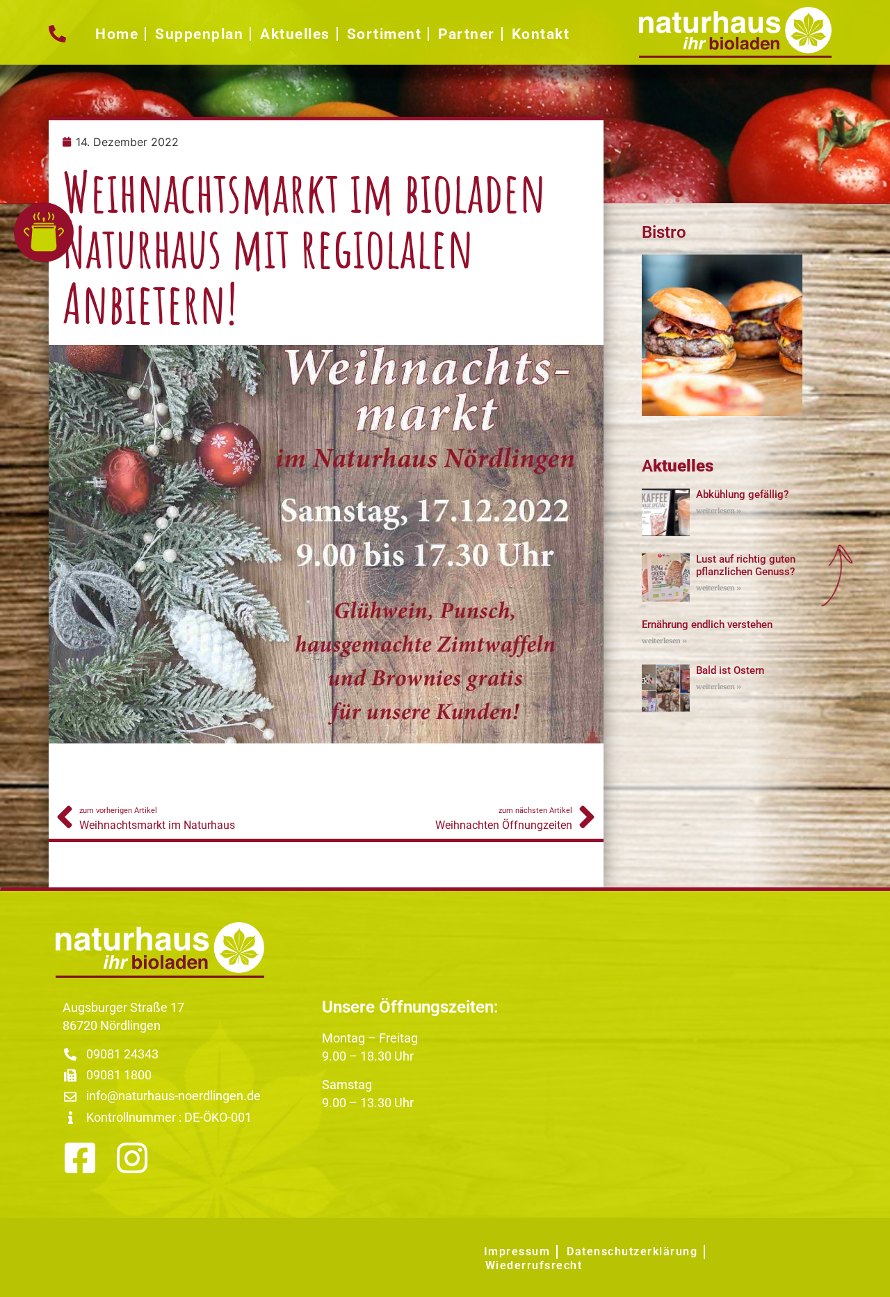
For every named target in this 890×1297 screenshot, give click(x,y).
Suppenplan (199, 34)
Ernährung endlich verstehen (707, 624)
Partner (466, 34)
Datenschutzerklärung (632, 1251)
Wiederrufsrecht (534, 1265)
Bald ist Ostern (730, 670)
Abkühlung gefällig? (742, 494)
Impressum (517, 1251)
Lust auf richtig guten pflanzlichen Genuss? (745, 565)
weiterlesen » (718, 510)
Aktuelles (295, 34)
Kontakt (541, 34)
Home (116, 34)
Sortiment (384, 34)
